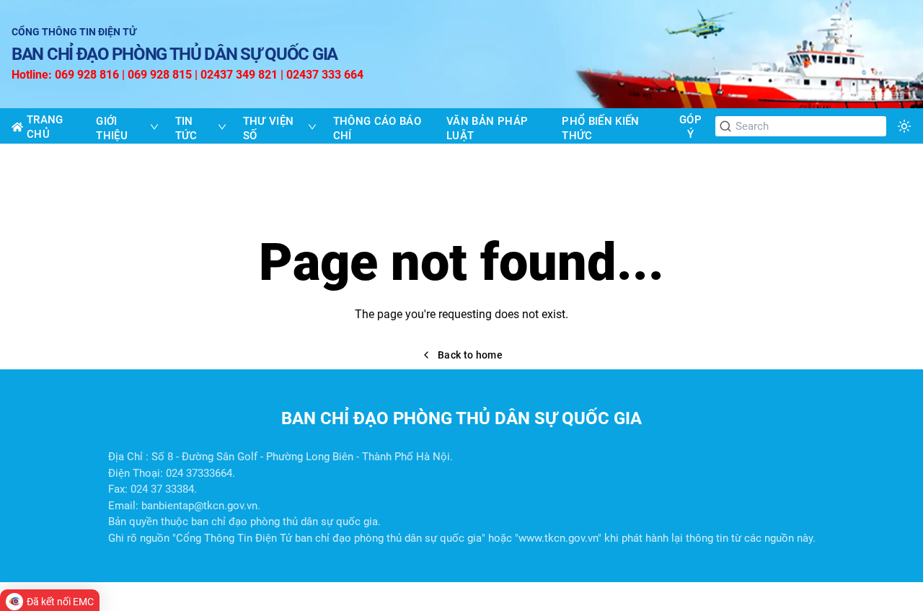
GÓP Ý (690, 127)
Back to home (470, 355)
